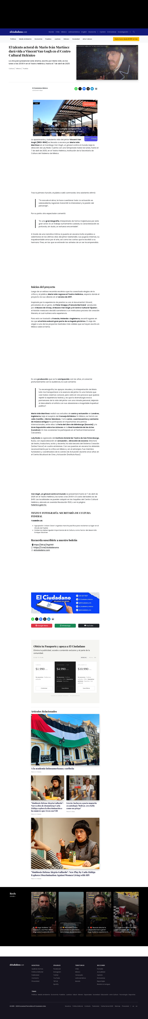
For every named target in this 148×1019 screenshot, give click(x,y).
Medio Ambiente (25, 39)
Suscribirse (65, 688)
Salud (75, 995)
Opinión (103, 32)
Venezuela (79, 975)
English (84, 32)
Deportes (132, 995)
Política (13, 39)
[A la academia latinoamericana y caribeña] (65, 740)
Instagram (57, 972)
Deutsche (92, 32)
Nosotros (68, 1006)
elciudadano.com (42, 550)
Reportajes (101, 981)
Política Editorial (37, 972)
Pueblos (48, 39)
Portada (100, 969)
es (133, 1006)
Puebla (25, 69)
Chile (58, 32)
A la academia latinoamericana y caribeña (52, 768)
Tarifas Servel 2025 (107, 1006)
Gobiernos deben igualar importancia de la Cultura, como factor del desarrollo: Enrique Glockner (65, 531)
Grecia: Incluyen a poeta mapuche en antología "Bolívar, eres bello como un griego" (81, 806)
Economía (38, 39)
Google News (42, 625)
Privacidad (35, 981)
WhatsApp (66, 625)
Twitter (55, 975)
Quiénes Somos (37, 969)
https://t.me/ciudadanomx (46, 547)
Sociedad (76, 39)
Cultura (11, 69)
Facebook (57, 969)
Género (66, 39)
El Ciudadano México (40, 88)
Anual (92, 657)
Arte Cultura (87, 39)
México (64, 32)
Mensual (84, 657)
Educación (104, 995)
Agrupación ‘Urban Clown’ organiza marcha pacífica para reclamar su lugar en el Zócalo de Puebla (66, 527)
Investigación (123, 32)
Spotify (55, 984)
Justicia (57, 39)
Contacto (35, 978)
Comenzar (44, 688)
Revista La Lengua (103, 984)
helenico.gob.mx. (39, 505)
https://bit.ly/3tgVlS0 (43, 544)
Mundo (51, 32)
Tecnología (123, 995)
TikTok (55, 981)
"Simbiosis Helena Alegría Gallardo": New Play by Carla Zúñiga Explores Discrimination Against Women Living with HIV (63, 874)
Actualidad (101, 972)
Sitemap (117, 1006)
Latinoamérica (74, 32)
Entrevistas (111, 32)
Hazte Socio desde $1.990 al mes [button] (126, 39)
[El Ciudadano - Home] (18, 32)
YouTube (89, 625)
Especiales (88, 995)
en (136, 1006)
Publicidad (35, 975)
